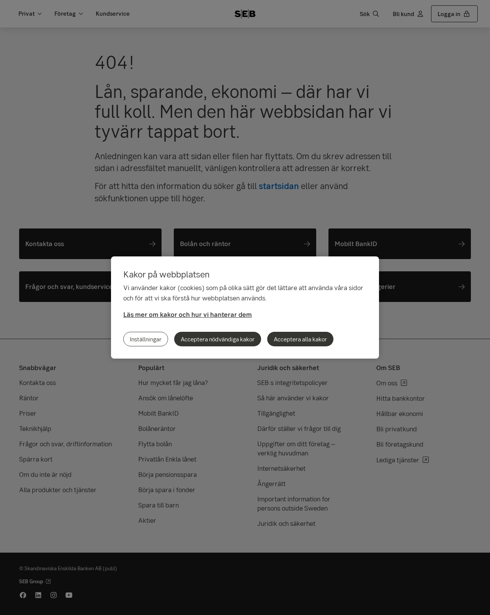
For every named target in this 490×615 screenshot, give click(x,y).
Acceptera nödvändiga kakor (218, 339)
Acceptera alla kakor (300, 339)
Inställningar (146, 339)
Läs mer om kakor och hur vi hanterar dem (187, 314)
